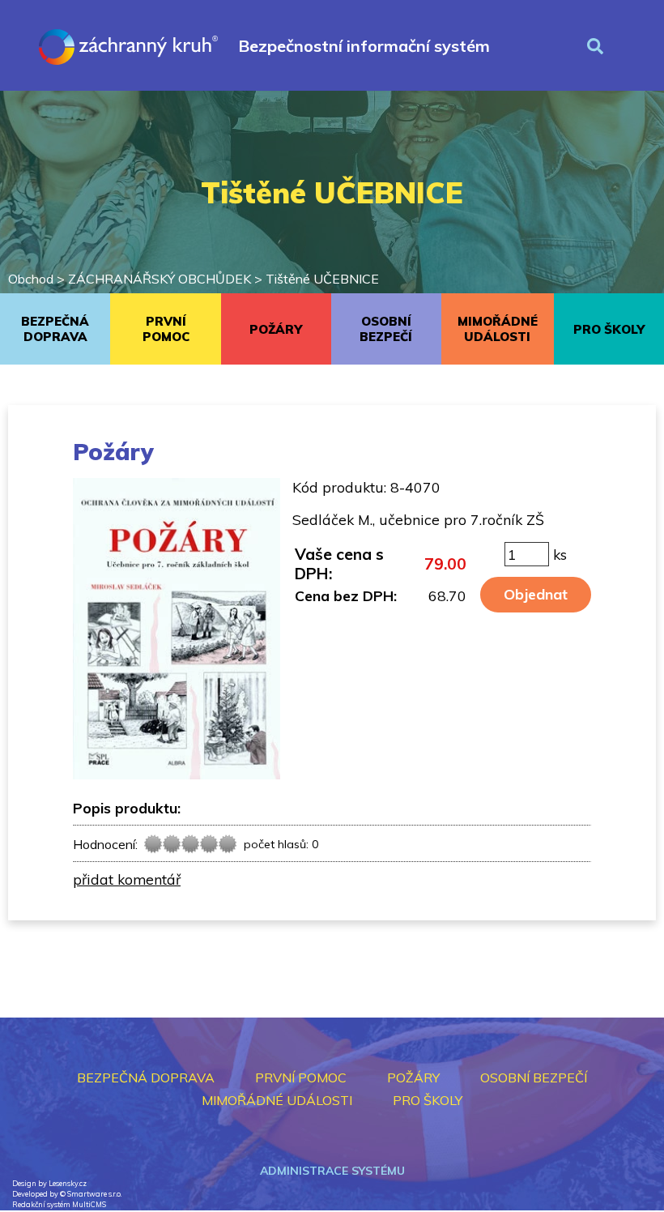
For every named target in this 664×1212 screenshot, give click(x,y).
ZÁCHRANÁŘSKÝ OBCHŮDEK (159, 279)
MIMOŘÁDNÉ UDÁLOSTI (498, 329)
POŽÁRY (275, 329)
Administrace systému (332, 1170)
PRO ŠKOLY (609, 329)
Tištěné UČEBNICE (322, 279)
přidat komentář (127, 879)
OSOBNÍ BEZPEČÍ (386, 329)
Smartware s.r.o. (94, 1193)
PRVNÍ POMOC (166, 329)
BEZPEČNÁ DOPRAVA (55, 329)
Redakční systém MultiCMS (59, 1204)
